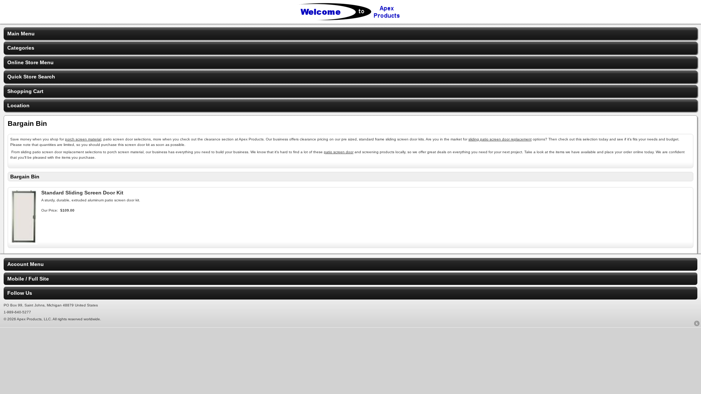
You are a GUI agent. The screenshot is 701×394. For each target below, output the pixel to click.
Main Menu (21, 33)
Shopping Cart (25, 91)
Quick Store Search (31, 77)
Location (18, 105)
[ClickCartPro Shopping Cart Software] (697, 325)
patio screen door (338, 152)
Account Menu (25, 264)
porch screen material (83, 139)
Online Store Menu (30, 62)
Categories (20, 48)
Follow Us (19, 293)
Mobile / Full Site (28, 279)
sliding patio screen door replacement (500, 139)
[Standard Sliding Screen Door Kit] (24, 243)
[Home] (350, 19)
